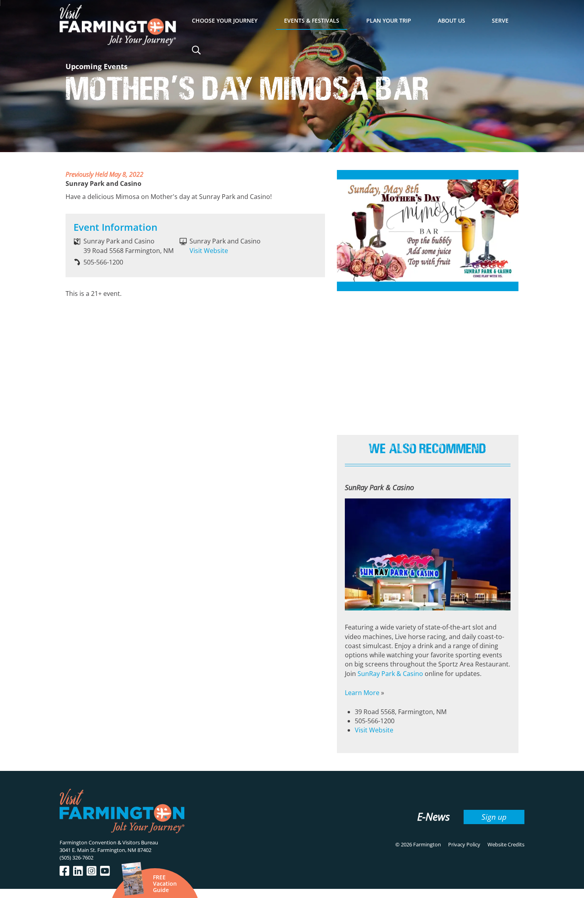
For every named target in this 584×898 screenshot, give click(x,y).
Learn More (362, 692)
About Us (451, 20)
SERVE (500, 20)
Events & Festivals (311, 20)
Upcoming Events (97, 66)
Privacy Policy (464, 844)
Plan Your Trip (388, 20)
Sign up (494, 816)
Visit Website (209, 250)
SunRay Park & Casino (390, 673)
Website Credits (505, 844)
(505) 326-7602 (76, 857)
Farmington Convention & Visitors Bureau (109, 842)
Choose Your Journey (224, 20)
